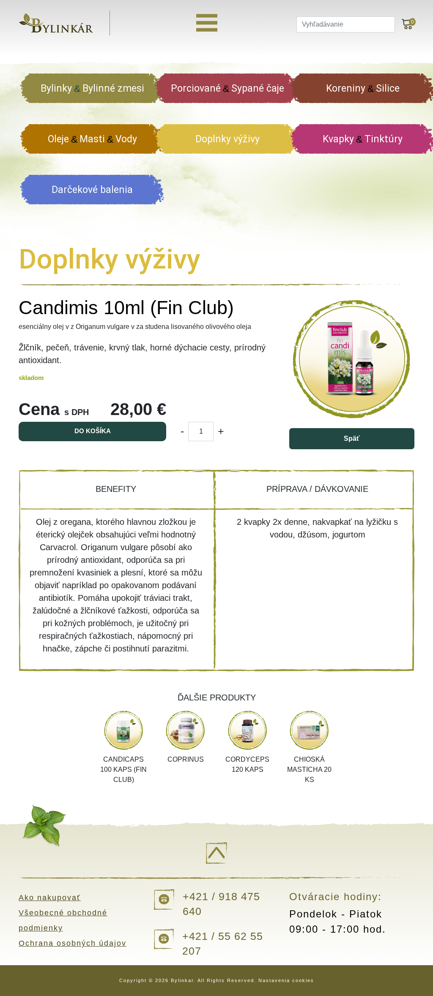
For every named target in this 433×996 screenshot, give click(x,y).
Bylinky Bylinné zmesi (92, 88)
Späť (352, 438)
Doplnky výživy (227, 139)
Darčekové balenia (92, 189)
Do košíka (92, 430)
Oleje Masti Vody (92, 139)
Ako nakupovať (50, 897)
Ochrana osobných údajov (72, 943)
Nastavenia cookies (286, 980)
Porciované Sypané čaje (227, 88)
